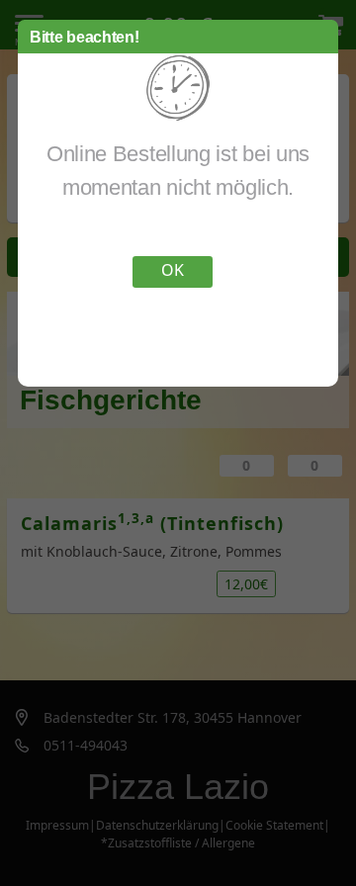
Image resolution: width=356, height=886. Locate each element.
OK (172, 270)
